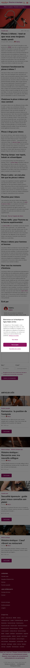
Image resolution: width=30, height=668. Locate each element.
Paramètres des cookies (15, 348)
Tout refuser (15, 339)
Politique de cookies (14, 335)
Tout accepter (15, 344)
